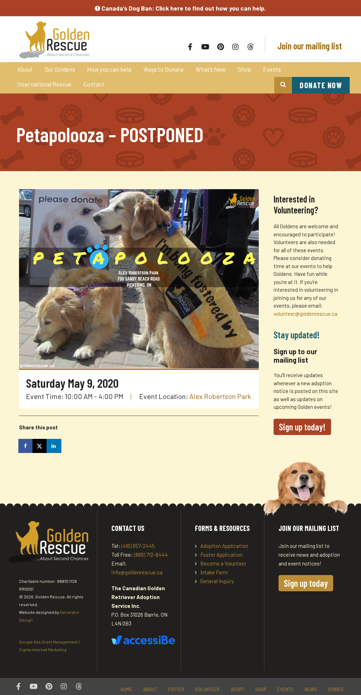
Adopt (237, 689)
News (311, 689)
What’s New (211, 69)
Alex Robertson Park (220, 396)
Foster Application (221, 554)
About (25, 69)
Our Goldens (60, 69)
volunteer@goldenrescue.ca (305, 313)
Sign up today (306, 583)
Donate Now (321, 85)
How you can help (109, 69)
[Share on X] (40, 446)
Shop (244, 69)
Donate (336, 689)
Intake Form (214, 572)
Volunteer (207, 689)
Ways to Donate (163, 69)
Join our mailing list (309, 45)
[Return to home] (83, 40)
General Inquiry (217, 581)
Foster (176, 689)
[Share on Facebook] (26, 446)
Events (272, 69)
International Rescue (44, 83)
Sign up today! (302, 426)
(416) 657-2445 (138, 546)
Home (126, 689)
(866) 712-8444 (151, 554)
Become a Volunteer (223, 563)
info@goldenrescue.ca (137, 572)
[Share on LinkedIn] (54, 446)
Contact (94, 83)
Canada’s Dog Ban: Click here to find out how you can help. (183, 8)
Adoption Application (224, 546)
